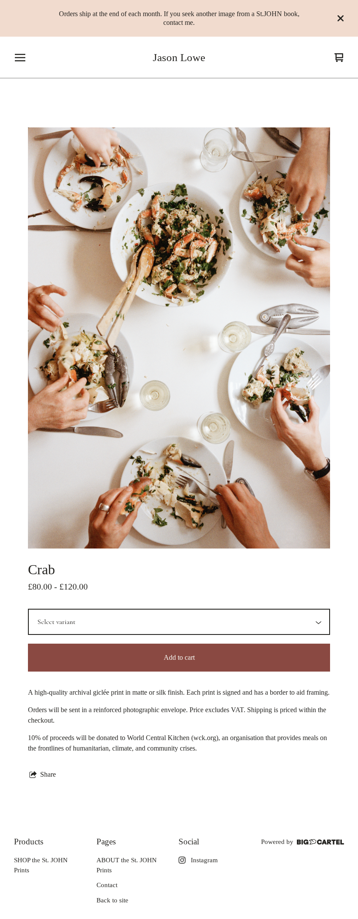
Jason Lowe (179, 57)
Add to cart (179, 657)
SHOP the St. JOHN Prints (41, 865)
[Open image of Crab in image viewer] (179, 338)
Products (28, 841)
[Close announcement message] (341, 18)
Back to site (112, 900)
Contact (106, 884)
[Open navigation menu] (20, 57)
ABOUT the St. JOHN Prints (126, 865)
